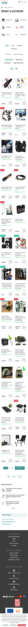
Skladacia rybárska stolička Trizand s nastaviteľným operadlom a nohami (20, 452)
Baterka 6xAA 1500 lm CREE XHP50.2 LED (6, 187)
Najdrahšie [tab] (8, 63)
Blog (14, 541)
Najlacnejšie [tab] (19, 59)
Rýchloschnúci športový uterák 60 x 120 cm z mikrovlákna (6, 318)
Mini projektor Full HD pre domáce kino (6, 156)
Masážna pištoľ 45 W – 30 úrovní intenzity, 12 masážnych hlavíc (6, 285)
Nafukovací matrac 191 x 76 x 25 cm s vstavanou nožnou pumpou (6, 420)
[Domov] (5, 2)
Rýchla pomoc (7, 524)
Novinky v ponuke (14, 543)
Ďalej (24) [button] (18, 468)
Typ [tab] (7, 45)
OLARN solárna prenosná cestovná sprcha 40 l (6, 351)
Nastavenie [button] (5, 625)
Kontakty (14, 545)
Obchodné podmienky (14, 536)
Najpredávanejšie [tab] (18, 63)
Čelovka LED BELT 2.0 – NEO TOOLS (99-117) (20, 188)
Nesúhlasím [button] (13, 625)
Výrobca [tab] (19, 45)
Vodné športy (23, 19)
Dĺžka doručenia (14, 555)
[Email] (14, 581)
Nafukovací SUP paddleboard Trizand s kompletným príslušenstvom (20, 318)
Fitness (8, 34)
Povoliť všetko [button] (22, 625)
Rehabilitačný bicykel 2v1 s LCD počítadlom (6, 125)
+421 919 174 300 (9, 519)
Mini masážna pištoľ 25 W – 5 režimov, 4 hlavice (6, 254)
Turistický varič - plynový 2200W (19, 220)
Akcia (9, 54)
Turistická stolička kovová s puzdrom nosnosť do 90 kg (19, 419)
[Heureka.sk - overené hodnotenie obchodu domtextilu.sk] (11, 602)
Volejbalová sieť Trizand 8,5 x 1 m (5, 451)
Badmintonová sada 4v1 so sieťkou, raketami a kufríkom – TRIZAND (6, 221)
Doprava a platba (14, 553)
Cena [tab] (12, 45)
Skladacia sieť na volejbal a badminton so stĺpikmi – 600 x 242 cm (20, 95)
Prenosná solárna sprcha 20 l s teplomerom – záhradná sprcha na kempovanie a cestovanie (20, 386)
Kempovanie (9, 19)
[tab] (11, 68)
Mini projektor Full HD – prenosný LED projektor (20, 126)
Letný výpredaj (18, 54)
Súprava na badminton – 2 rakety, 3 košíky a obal (6, 94)
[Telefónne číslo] (14, 576)
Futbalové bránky (22, 27)
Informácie (14, 534)
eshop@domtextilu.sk (9, 521)
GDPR (14, 539)
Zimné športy (23, 34)
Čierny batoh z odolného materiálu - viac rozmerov (20, 157)
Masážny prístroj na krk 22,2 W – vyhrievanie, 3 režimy (20, 254)
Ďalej (13, 508)
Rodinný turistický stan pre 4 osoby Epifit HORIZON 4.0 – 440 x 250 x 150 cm (20, 352)
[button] (10, 103)
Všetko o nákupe (14, 550)
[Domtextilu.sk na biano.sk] (17, 602)
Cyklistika (8, 27)
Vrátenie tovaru (14, 557)
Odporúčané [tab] (9, 59)
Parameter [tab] (14, 49)
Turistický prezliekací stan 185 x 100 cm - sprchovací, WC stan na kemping (20, 286)
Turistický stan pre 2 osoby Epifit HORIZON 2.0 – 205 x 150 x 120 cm (6, 384)
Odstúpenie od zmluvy (14, 559)
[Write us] (14, 587)
